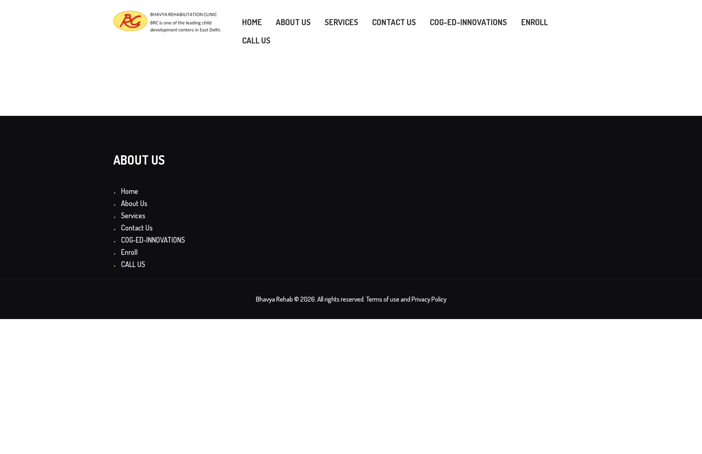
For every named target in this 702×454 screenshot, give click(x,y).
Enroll (129, 252)
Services (133, 215)
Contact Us (137, 227)
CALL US (133, 264)
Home (129, 191)
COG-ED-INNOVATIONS (153, 239)
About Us (134, 203)
